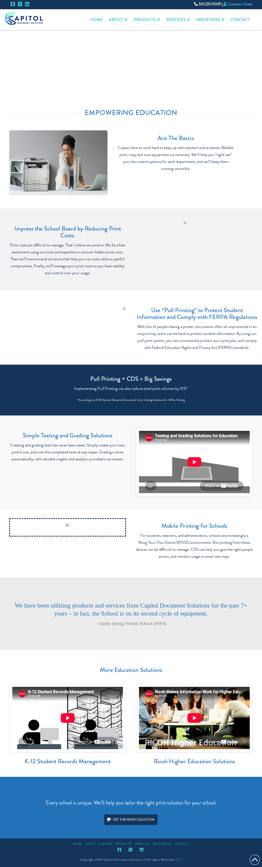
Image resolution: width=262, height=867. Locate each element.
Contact (182, 843)
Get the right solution (134, 819)
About (90, 843)
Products (124, 843)
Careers (106, 843)
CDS (178, 859)
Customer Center (240, 4)
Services (142, 843)
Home (77, 843)
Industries (162, 843)
